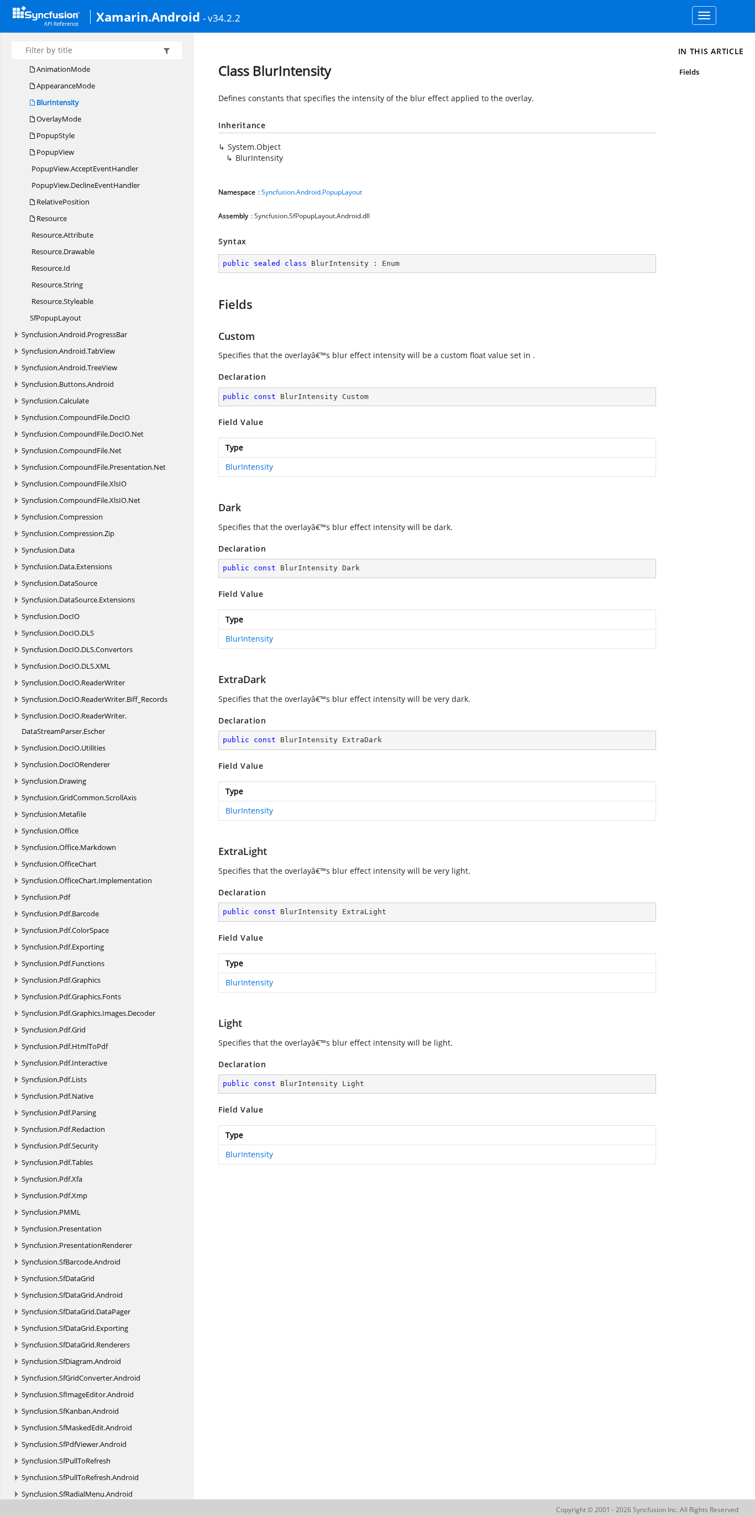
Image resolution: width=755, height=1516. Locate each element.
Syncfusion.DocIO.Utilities (64, 748)
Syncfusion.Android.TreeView (69, 368)
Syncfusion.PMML (51, 1212)
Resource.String (56, 285)
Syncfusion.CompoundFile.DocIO (76, 417)
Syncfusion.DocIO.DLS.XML (66, 666)
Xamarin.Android (148, 16)
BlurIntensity (57, 102)
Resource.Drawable (62, 251)
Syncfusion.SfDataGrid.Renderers (76, 1345)
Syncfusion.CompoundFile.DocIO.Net (83, 434)
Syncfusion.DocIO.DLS (58, 633)
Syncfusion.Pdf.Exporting (63, 947)
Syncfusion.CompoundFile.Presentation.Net (94, 467)
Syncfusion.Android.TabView (68, 351)
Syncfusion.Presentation (62, 1229)
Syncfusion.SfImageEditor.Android (78, 1394)
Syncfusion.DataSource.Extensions (78, 600)
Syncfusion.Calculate (55, 401)
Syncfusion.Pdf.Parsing (59, 1113)
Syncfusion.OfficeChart (59, 864)
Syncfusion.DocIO (51, 616)
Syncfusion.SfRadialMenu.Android (77, 1494)
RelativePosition (62, 202)
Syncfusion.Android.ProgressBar (74, 334)
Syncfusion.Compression (62, 517)
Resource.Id (50, 268)
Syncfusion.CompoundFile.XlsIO (74, 484)
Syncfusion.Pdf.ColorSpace (65, 930)
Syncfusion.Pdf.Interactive (64, 1063)
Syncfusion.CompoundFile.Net (72, 450)
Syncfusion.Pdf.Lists (54, 1079)
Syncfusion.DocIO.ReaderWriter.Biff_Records (94, 699)
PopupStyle (55, 135)
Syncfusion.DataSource (59, 583)
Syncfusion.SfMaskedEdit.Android (77, 1428)
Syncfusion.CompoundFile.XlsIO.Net (81, 500)
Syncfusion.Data (48, 550)
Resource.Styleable (61, 301)
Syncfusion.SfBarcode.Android (71, 1262)
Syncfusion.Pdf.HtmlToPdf (65, 1046)
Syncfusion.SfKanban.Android (70, 1411)
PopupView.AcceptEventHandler (84, 169)
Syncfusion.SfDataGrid (58, 1278)
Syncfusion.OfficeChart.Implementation (87, 880)
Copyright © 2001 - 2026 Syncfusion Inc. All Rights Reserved (647, 1509)
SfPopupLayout (55, 318)
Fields (689, 72)
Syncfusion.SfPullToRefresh (66, 1461)
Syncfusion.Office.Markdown (69, 847)
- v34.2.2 (221, 18)
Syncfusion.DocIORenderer (66, 764)
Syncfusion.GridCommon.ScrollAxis (79, 797)
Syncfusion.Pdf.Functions (63, 963)
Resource (51, 218)
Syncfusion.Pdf (46, 897)
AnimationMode (62, 69)
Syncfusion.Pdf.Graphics (61, 980)
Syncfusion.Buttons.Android (68, 384)
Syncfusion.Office (50, 831)
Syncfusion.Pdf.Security (60, 1146)
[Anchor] (213, 304)
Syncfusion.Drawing (54, 781)
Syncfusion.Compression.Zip (68, 533)
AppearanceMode (65, 86)
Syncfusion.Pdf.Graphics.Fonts (71, 996)
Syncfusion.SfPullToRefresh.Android (80, 1477)
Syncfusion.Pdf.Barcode (60, 914)
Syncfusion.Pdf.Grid (54, 1030)
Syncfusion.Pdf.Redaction (63, 1129)
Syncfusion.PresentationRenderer (77, 1245)
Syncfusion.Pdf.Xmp (54, 1195)
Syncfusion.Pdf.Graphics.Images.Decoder (88, 1013)
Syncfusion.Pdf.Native (57, 1096)
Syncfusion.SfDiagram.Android (71, 1361)
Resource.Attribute (61, 235)
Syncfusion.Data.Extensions (67, 566)
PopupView (54, 152)
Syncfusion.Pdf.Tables (57, 1162)
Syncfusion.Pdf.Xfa (52, 1179)
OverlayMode (58, 119)
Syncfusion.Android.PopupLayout (311, 192)
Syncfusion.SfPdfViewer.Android (74, 1444)
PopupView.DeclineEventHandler (85, 185)
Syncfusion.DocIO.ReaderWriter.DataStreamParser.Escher (74, 723)
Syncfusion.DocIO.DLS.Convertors (77, 649)
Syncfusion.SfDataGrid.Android (72, 1295)
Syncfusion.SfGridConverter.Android (81, 1378)
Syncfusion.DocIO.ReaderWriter (73, 683)
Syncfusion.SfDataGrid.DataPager (76, 1311)
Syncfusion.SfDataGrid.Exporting (75, 1328)
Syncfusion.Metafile (54, 814)
